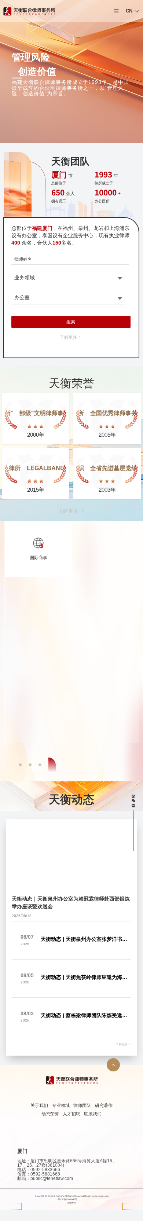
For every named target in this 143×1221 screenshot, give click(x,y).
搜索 (71, 321)
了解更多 (68, 337)
